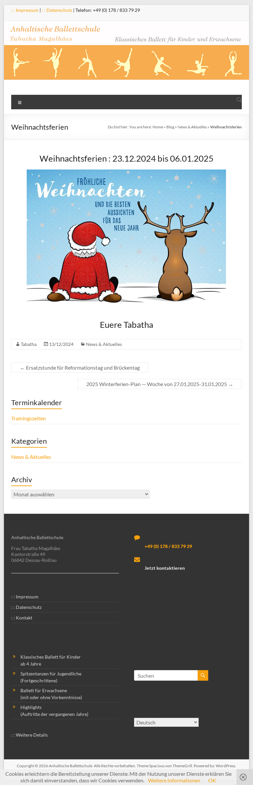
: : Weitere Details (29, 735)
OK (212, 780)
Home (158, 126)
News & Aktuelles (192, 126)
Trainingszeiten (28, 418)
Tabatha (29, 344)
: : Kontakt (21, 617)
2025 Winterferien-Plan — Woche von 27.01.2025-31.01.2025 (159, 384)
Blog (170, 126)
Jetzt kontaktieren (165, 568)
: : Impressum (25, 10)
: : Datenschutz (57, 10)
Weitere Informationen (174, 780)
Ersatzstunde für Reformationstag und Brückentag (80, 367)
